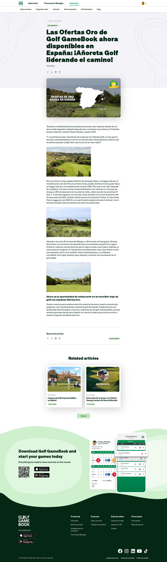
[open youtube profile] (139, 551)
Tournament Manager (78, 535)
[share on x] (51, 72)
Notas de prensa (137, 524)
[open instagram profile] (126, 551)
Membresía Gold (77, 524)
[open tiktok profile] (145, 551)
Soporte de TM (116, 524)
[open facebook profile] (120, 551)
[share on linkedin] (55, 72)
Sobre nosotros (96, 521)
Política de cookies (142, 558)
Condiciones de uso (112, 558)
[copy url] (59, 72)
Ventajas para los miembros (77, 530)
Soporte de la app (117, 521)
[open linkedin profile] (133, 551)
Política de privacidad (127, 558)
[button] (33, 3)
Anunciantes (135, 521)
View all (83, 416)
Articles (114, 528)
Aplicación (74, 521)
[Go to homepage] (22, 3)
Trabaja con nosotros (98, 524)
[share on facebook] (47, 72)
